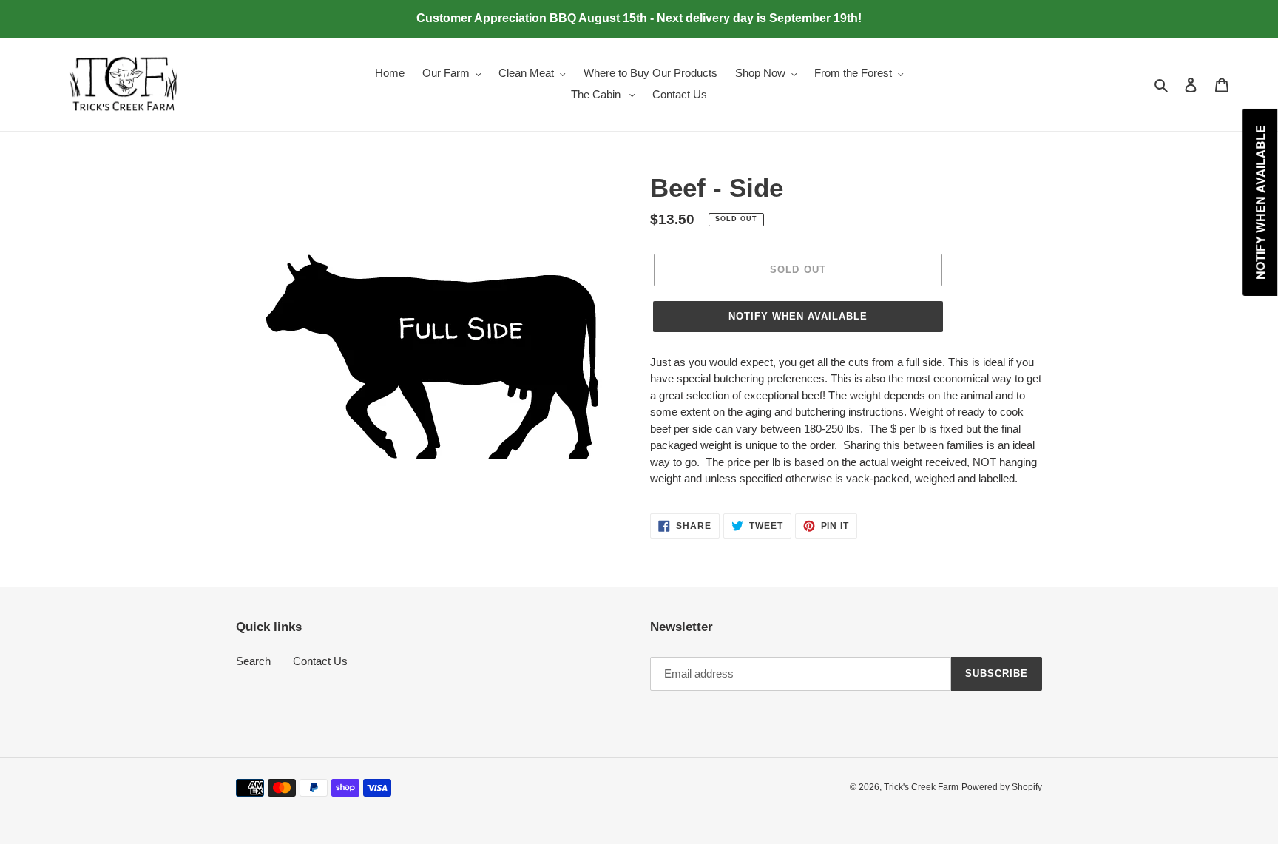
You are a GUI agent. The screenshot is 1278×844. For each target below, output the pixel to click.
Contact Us (320, 661)
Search (253, 661)
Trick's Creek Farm (921, 787)
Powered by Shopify (1001, 787)
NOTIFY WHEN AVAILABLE (798, 316)
